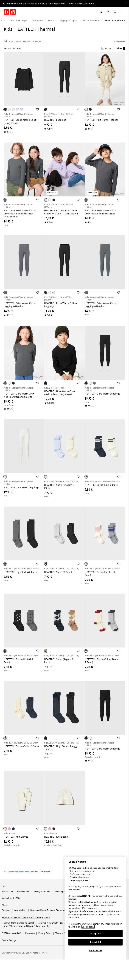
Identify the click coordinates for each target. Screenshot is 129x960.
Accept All (95, 933)
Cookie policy (88, 926)
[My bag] (114, 12)
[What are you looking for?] (101, 12)
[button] (24, 79)
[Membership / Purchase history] (107, 12)
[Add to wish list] (37, 109)
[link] (68, 3)
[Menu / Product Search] (121, 12)
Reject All (95, 942)
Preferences (95, 950)
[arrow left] (3, 20)
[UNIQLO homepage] (10, 12)
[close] (3, 3)
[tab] (19, 20)
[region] (95, 908)
